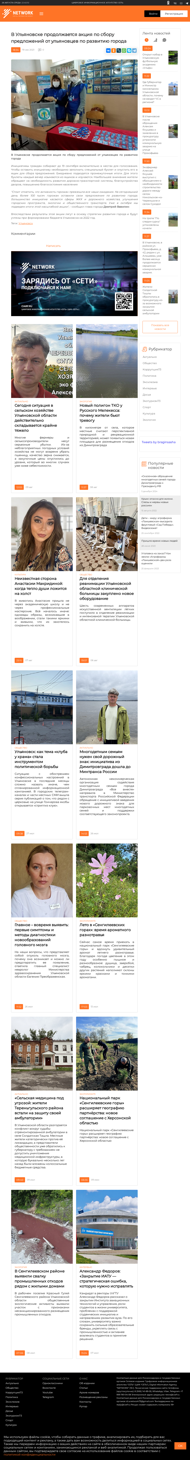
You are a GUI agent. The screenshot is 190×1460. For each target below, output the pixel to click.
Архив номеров (89, 1392)
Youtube (47, 1392)
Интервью (150, 388)
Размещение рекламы (93, 1397)
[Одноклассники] (168, 3)
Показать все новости (160, 327)
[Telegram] (187, 3)
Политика (149, 375)
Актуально (150, 357)
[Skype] (129, 50)
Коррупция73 (152, 369)
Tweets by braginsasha (159, 442)
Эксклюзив (150, 382)
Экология (149, 419)
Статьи (83, 1387)
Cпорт (147, 407)
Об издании (87, 1383)
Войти (153, 13)
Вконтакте (49, 1387)
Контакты (85, 1401)
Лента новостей (156, 33)
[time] (146, 40)
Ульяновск (26, 223)
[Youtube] (181, 3)
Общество (150, 363)
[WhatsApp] (124, 50)
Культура (149, 413)
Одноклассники (52, 1383)
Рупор (83, 1406)
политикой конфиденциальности (29, 1454)
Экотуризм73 (151, 401)
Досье (147, 394)
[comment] (164, 40)
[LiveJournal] (119, 50)
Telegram (48, 1397)
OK (180, 1446)
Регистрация (174, 13)
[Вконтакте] (175, 3)
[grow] (155, 40)
